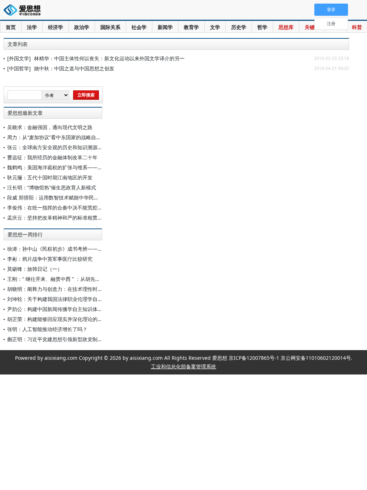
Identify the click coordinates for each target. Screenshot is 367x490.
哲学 (262, 27)
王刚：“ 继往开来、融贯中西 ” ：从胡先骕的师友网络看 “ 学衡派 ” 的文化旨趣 (93, 278)
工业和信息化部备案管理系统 (183, 366)
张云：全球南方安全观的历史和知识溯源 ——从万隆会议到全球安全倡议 (88, 147)
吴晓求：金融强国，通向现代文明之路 (49, 127)
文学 (215, 27)
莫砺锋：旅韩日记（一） (34, 268)
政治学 (81, 27)
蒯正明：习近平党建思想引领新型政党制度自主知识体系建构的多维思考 (87, 339)
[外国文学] (19, 58)
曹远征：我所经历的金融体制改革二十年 (52, 157)
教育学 (191, 27)
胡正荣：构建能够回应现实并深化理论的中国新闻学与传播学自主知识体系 (90, 319)
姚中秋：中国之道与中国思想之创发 (74, 68)
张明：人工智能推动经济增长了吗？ (47, 329)
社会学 (139, 27)
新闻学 (165, 27)
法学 (32, 27)
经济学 (55, 27)
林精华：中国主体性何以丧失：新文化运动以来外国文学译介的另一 (109, 58)
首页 (11, 27)
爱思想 (24, 11)
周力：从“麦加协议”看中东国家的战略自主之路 (59, 137)
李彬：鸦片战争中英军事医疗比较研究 (49, 258)
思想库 (286, 27)
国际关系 (110, 27)
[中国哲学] (19, 68)
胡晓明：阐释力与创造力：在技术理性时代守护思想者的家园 (75, 289)
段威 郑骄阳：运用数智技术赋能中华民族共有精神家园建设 (73, 197)
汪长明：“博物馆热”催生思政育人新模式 (51, 187)
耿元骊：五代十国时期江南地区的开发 (49, 177)
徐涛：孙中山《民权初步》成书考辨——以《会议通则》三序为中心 (82, 248)
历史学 (238, 27)
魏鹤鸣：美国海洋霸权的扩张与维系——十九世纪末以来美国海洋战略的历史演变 (97, 167)
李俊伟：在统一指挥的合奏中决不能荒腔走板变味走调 (67, 207)
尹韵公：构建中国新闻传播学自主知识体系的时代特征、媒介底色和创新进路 (92, 309)
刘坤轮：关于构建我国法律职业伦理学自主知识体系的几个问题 (77, 299)
